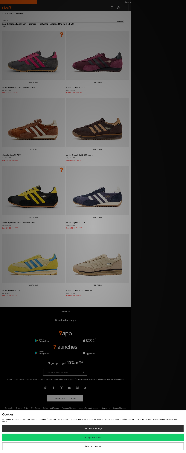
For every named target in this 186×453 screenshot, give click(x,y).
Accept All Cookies (93, 437)
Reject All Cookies (93, 446)
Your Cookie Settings (92, 428)
